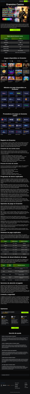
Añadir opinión (25, 312)
